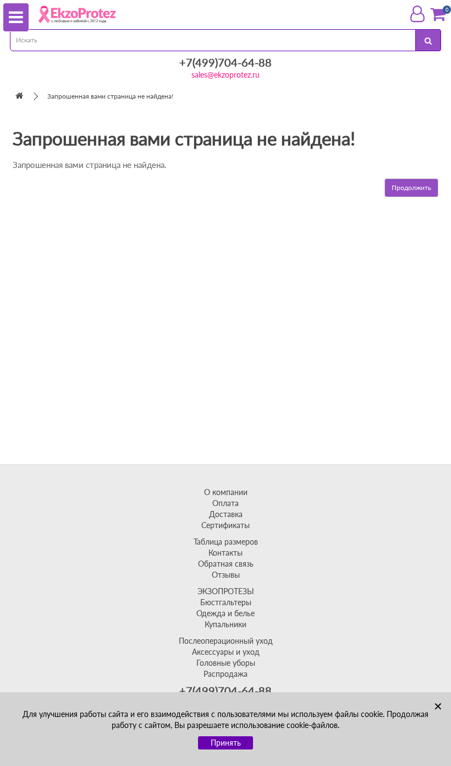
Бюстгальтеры (225, 602)
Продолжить (411, 187)
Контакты (225, 552)
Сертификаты (225, 525)
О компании (226, 492)
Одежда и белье (225, 613)
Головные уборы (225, 662)
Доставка (226, 514)
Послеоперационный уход (226, 640)
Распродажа (226, 673)
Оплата (225, 503)
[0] (438, 14)
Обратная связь (226, 563)
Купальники (225, 624)
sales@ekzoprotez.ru (225, 74)
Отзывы (226, 574)
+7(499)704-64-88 (225, 62)
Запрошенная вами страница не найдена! (110, 96)
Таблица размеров (226, 541)
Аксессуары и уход (226, 651)
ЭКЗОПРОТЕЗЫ (225, 591)
